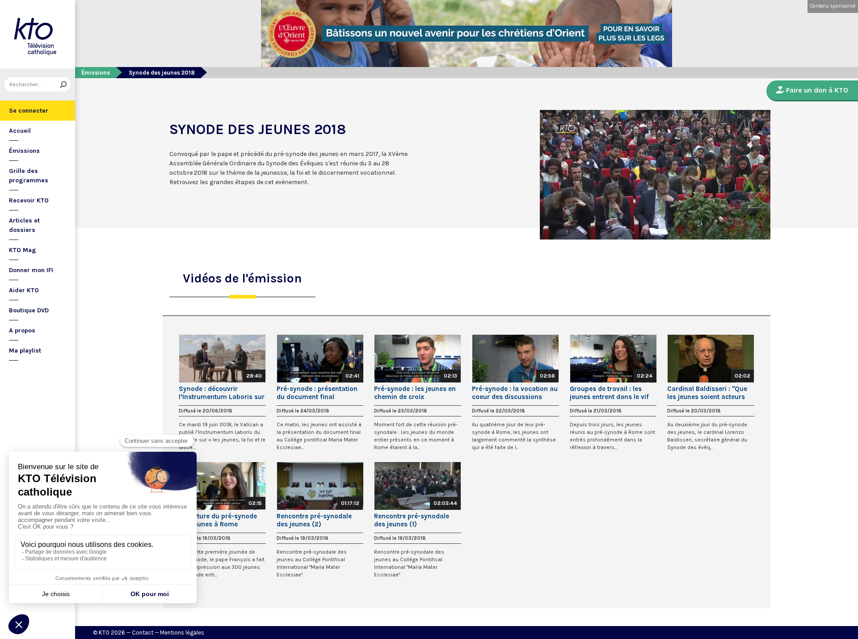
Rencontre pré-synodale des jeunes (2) (314, 520)
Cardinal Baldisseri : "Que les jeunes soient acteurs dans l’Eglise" (707, 393)
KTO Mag (22, 250)
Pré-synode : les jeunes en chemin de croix (415, 393)
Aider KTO (24, 290)
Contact (142, 632)
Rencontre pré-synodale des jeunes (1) (411, 520)
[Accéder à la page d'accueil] (37, 34)
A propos (22, 330)
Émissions (24, 151)
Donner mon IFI (31, 270)
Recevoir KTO (29, 200)
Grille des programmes (28, 175)
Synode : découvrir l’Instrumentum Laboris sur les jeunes (222, 393)
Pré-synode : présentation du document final (317, 393)
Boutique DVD (29, 310)
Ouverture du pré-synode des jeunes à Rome (218, 520)
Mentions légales (182, 632)
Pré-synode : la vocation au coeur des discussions (515, 393)
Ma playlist (25, 350)
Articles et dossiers (24, 225)
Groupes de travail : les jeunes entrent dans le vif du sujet (609, 393)
